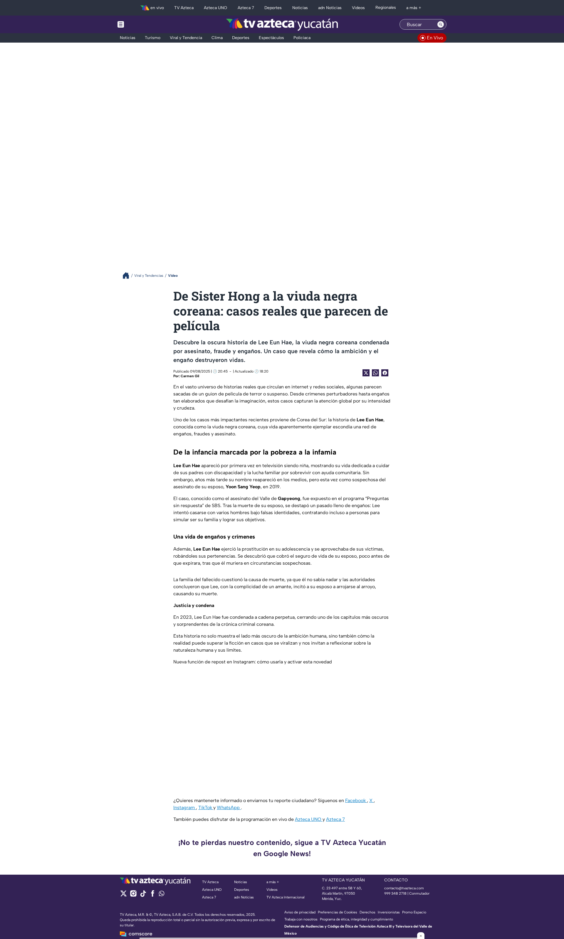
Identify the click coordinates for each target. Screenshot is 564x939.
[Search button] (440, 24)
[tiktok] (143, 895)
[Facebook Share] (384, 372)
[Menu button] (141, 24)
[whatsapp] (161, 895)
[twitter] (123, 895)
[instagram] (133, 895)
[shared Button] (375, 372)
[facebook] (152, 895)
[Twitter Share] (366, 372)
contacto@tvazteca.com (404, 888)
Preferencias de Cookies (337, 912)
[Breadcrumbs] (128, 275)
